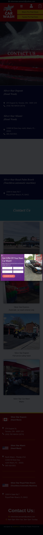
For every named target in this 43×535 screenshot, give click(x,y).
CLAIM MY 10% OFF (8, 276)
